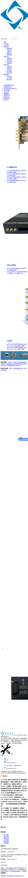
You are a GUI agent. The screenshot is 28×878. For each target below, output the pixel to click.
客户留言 (9, 79)
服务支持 (6, 46)
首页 (5, 41)
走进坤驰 (6, 64)
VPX (13, 363)
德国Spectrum (12, 876)
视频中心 (9, 53)
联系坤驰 (6, 843)
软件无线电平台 (7, 363)
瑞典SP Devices (20, 876)
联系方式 (9, 76)
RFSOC (19, 365)
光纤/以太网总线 (11, 265)
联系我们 (6, 74)
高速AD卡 (11, 362)
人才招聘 (9, 78)
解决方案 (6, 836)
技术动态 (9, 59)
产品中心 (6, 43)
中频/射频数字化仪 (18, 368)
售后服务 (9, 55)
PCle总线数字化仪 (12, 167)
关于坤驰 (6, 835)
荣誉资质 (9, 73)
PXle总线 (9, 340)
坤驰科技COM (4, 876)
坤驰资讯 (9, 58)
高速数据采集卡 (18, 363)
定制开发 (9, 50)
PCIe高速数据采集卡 (11, 365)
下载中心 (9, 51)
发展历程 (9, 68)
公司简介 (9, 66)
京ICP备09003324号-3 (12, 868)
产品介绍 (9, 69)
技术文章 (9, 61)
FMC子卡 (16, 362)
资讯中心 (6, 56)
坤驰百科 (9, 63)
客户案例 (9, 71)
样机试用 (9, 48)
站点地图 (6, 841)
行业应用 (6, 45)
